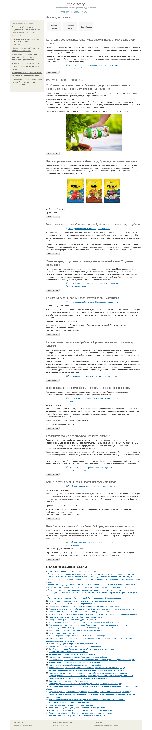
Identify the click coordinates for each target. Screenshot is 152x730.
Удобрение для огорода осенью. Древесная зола (69, 702)
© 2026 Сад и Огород (18, 722)
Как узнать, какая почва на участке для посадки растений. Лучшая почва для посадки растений (88, 670)
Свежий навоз (86, 27)
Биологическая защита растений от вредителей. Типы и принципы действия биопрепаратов (86, 598)
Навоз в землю (54, 26)
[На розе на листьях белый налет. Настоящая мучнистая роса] (94, 302)
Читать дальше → (52, 72)
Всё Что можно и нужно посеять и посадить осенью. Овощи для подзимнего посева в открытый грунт (90, 576)
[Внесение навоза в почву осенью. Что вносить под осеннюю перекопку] (94, 399)
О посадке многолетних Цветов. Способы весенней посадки (73, 571)
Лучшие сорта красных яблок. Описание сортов (68, 651)
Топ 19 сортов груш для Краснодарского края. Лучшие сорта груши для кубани (81, 649)
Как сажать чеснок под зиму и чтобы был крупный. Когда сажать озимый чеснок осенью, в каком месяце (92, 609)
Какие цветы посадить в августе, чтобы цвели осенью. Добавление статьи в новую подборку (87, 667)
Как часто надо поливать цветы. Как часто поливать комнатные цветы (77, 715)
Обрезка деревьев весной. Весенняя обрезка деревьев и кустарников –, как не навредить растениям (91, 675)
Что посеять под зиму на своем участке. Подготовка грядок (73, 654)
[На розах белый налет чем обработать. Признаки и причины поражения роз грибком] (94, 376)
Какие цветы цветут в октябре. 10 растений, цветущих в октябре (75, 643)
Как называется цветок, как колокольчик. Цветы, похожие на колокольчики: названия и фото (87, 699)
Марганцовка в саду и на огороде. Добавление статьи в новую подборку (79, 662)
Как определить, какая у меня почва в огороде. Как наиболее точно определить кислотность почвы (89, 673)
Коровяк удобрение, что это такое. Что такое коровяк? (77, 436)
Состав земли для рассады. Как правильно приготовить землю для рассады (80, 713)
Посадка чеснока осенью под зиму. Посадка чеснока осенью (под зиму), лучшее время (84, 606)
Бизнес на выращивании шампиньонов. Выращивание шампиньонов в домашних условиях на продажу (92, 659)
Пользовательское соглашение (67, 722)
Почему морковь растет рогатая (62, 633)
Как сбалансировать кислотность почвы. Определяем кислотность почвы (25, 66)
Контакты (55, 722)
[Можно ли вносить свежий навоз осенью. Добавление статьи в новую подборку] (94, 228)
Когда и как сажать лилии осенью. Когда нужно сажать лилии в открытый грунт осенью (84, 622)
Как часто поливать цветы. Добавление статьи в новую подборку (75, 665)
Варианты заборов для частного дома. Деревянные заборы (73, 603)
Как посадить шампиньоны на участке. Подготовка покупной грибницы (78, 657)
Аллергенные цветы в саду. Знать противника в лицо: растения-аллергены (80, 630)
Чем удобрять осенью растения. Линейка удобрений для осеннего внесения (91, 161)
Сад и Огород (76, 4)
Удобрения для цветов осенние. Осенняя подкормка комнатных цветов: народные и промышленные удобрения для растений (88, 87)
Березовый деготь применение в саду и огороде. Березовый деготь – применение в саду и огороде (90, 691)
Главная (65, 11)
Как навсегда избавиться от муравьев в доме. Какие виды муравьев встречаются (82, 627)
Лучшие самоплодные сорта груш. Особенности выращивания (75, 646)
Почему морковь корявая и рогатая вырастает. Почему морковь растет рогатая (82, 600)
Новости (75, 11)
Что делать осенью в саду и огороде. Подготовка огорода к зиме (75, 617)
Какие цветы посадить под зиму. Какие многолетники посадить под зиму (78, 707)
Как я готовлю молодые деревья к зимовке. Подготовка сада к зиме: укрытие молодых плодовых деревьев (93, 614)
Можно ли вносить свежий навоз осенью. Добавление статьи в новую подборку (93, 224)
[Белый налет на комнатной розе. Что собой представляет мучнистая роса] (94, 543)
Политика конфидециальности (61, 725)
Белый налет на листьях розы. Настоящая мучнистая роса (81, 482)
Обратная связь (98, 722)
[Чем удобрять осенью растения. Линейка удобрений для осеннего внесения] (94, 191)
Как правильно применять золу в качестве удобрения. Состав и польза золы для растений (25, 57)
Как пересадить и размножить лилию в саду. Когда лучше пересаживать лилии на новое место (88, 625)
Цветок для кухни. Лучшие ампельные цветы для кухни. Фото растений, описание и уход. (85, 683)
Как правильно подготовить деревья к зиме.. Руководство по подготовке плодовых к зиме (27, 82)
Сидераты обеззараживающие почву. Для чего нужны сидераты (75, 619)
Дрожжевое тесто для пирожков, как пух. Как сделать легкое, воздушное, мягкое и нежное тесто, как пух (91, 574)
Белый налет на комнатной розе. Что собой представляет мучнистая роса (90, 526)
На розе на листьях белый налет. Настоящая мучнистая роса (82, 298)
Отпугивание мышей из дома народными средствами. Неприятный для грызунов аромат (85, 590)
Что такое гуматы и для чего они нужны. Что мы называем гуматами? (25, 41)
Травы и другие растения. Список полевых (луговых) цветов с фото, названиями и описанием (87, 587)
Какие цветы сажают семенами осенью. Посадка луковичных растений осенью (81, 710)
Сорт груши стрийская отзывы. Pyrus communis (68, 681)
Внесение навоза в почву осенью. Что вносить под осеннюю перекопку (88, 387)
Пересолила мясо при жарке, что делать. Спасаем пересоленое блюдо (78, 678)
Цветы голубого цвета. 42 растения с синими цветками (71, 705)
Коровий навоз (70, 26)
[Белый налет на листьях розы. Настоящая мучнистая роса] (94, 486)
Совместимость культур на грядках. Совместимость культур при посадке (79, 611)
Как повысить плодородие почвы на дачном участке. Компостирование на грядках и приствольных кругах (91, 584)
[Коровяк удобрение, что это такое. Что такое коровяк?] (94, 469)
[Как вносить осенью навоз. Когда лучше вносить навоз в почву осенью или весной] (94, 66)
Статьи (84, 11)
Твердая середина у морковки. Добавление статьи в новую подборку (77, 635)
